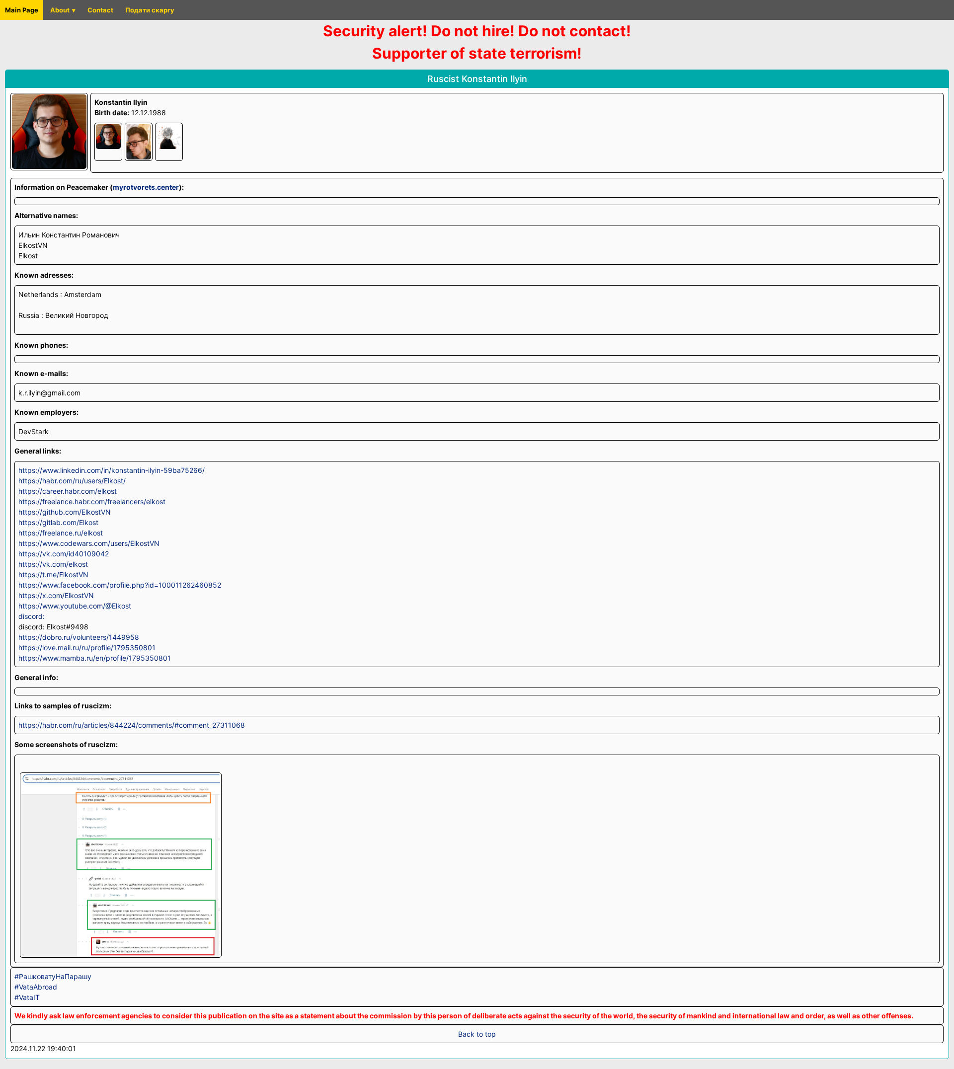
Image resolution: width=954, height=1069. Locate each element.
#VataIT (27, 997)
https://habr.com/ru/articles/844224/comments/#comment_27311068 (131, 725)
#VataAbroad (35, 987)
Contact (100, 10)
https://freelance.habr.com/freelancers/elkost (91, 501)
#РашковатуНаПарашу (52, 976)
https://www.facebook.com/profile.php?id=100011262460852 (119, 585)
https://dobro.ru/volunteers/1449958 (78, 637)
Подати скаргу (149, 10)
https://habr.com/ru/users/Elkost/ (72, 480)
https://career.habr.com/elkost (67, 491)
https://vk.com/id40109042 (63, 553)
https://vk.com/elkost (53, 564)
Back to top (477, 1034)
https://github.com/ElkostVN (64, 512)
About (60, 10)
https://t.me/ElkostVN (53, 574)
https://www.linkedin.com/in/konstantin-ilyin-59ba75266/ (111, 470)
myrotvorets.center (146, 187)
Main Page (21, 10)
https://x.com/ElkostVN (56, 595)
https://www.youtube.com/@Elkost (74, 606)
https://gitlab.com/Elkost (58, 522)
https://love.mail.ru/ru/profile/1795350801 (87, 647)
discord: (31, 616)
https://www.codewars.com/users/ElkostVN (88, 543)
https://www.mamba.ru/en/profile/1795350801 (94, 658)
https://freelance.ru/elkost (60, 533)
